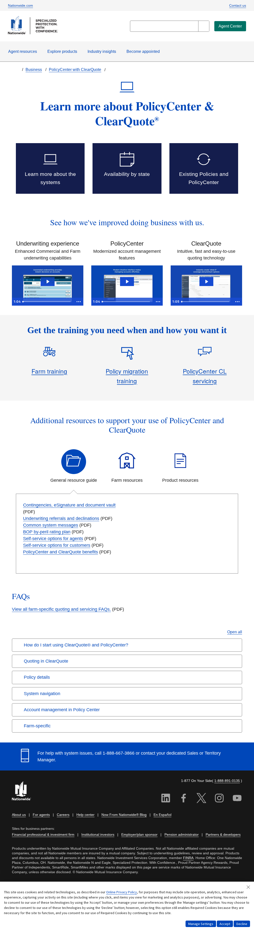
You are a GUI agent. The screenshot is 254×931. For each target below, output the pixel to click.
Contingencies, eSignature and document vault (69, 505)
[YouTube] (237, 798)
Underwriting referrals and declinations (61, 518)
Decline (241, 924)
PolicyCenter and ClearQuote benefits (60, 551)
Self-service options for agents (53, 538)
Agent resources (22, 51)
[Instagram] (219, 798)
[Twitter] (201, 798)
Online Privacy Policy (121, 892)
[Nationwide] (24, 791)
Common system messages (50, 525)
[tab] (73, 466)
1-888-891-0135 (227, 781)
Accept (225, 924)
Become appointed (143, 51)
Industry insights (102, 51)
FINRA (188, 858)
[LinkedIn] (166, 798)
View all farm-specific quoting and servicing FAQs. (61, 609)
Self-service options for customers (56, 545)
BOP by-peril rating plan (46, 531)
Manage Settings (200, 924)
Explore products (62, 51)
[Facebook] (184, 798)
